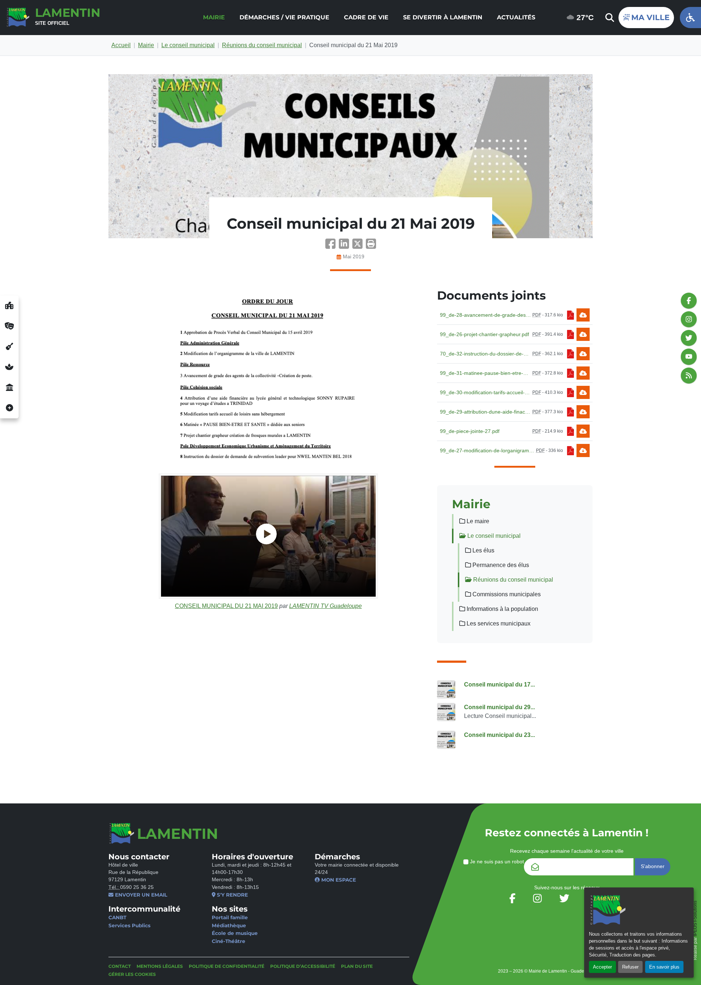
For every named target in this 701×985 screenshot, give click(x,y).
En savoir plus (664, 967)
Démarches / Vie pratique (284, 17)
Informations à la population (501, 609)
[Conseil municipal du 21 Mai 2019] (350, 156)
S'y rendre (231, 895)
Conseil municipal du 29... (499, 707)
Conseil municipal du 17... (499, 684)
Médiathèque (229, 925)
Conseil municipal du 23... (499, 735)
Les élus (482, 550)
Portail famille (230, 917)
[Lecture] (268, 536)
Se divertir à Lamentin (442, 17)
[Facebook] (332, 246)
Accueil (121, 45)
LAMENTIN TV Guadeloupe (325, 606)
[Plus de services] (9, 408)
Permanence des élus (500, 565)
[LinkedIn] (345, 246)
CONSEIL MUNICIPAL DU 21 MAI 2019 (226, 606)
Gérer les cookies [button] (132, 974)
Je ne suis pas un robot (496, 861)
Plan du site (357, 966)
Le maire (477, 521)
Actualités (516, 17)
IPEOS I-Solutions (695, 918)
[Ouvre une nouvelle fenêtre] (9, 306)
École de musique (235, 933)
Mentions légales (160, 966)
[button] (371, 246)
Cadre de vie (366, 17)
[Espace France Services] (9, 387)
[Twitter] (359, 246)
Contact (119, 966)
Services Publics (129, 925)
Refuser (630, 967)
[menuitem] (214, 17)
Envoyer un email (140, 895)
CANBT (117, 917)
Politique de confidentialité (226, 966)
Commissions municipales (506, 594)
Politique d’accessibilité (302, 966)
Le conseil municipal (188, 45)
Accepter (602, 967)
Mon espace (338, 880)
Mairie (214, 17)
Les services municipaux (497, 623)
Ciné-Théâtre (228, 941)
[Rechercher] (609, 17)
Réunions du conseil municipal (262, 45)
